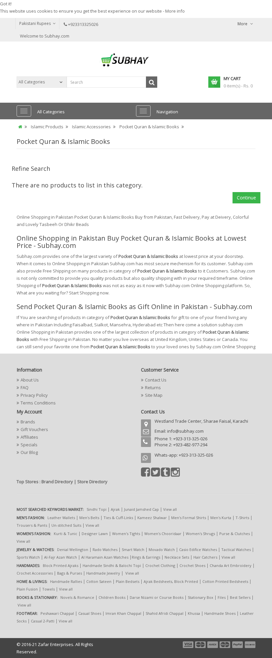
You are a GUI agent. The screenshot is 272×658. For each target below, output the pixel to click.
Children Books (112, 597)
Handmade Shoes (220, 613)
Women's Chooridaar (162, 533)
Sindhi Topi (96, 509)
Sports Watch (28, 557)
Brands (28, 422)
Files (222, 597)
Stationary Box (200, 597)
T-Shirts (242, 517)
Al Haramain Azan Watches (104, 557)
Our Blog (29, 452)
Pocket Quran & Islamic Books (149, 127)
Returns (153, 387)
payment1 (189, 644)
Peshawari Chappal (57, 613)
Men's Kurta (220, 517)
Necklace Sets (177, 557)
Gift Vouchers (34, 429)
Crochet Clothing (160, 565)
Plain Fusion (27, 589)
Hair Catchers (205, 557)
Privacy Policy (34, 395)
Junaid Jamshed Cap (141, 509)
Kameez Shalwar (152, 517)
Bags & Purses (69, 573)
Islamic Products (47, 127)
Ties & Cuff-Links (118, 517)
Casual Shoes (89, 613)
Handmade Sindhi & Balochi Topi (112, 565)
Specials (29, 445)
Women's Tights (126, 533)
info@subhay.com (185, 431)
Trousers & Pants (32, 525)
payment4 (226, 644)
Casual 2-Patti (42, 620)
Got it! (6, 4)
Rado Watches (105, 549)
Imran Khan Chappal (123, 613)
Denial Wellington (72, 549)
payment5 (237, 644)
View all (170, 509)
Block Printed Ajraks (60, 565)
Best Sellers (240, 597)
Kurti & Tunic (65, 533)
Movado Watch (162, 549)
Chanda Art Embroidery (231, 565)
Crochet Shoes (192, 565)
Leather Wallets (61, 517)
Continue (246, 197)
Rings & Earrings (146, 557)
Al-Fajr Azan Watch (60, 557)
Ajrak (115, 509)
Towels (48, 589)
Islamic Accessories (91, 127)
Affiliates (29, 437)
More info (175, 11)
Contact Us (156, 380)
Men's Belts (89, 517)
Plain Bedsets (127, 581)
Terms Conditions (38, 403)
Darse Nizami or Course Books (156, 597)
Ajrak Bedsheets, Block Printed (171, 581)
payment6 (249, 644)
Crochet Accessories (35, 573)
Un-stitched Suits (66, 525)
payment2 (201, 644)
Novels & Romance (77, 597)
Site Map (154, 395)
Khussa (194, 613)
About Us (30, 380)
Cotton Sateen (98, 581)
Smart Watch (133, 549)
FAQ (25, 387)
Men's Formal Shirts (188, 517)
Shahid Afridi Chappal (164, 613)
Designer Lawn (95, 533)
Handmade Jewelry (103, 573)
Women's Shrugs (200, 533)
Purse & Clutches (234, 533)
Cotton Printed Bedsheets (225, 581)
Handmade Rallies (66, 581)
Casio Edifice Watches (198, 549)
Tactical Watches (236, 549)
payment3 (213, 644)
